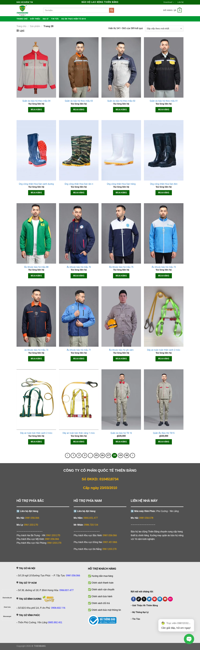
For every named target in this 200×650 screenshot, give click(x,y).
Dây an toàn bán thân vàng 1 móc (79, 433)
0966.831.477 (90, 518)
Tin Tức (136, 619)
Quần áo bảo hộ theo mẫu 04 (36, 101)
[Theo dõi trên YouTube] (165, 599)
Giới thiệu (35, 19)
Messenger (7, 616)
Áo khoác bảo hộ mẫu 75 (121, 267)
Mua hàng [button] (36, 109)
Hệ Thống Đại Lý (140, 612)
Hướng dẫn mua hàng (102, 576)
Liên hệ (180, 2)
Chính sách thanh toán (102, 582)
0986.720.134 (91, 524)
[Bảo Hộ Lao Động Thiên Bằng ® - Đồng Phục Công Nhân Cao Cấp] (28, 10)
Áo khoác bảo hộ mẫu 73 (164, 267)
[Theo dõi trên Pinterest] (154, 599)
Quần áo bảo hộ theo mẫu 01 (164, 101)
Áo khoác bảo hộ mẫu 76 (79, 267)
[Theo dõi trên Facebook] (133, 599)
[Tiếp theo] (132, 455)
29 (120, 455)
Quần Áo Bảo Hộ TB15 (164, 433)
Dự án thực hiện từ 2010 (73, 19)
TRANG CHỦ (22, 19)
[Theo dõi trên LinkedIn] (159, 599)
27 (108, 455)
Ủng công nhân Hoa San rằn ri (79, 184)
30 (126, 455)
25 (96, 455)
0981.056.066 (32, 518)
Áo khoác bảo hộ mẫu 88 (36, 267)
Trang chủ (21, 26)
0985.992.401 (55, 622)
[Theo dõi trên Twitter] (149, 599)
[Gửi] (111, 10)
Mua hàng (36, 275)
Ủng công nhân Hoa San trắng (121, 184)
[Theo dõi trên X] (144, 599)
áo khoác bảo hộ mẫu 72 (36, 350)
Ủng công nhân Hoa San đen (163, 184)
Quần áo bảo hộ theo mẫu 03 (79, 101)
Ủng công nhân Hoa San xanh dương (36, 184)
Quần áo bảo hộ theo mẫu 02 (121, 101)
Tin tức (55, 19)
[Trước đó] (67, 455)
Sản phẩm (35, 26)
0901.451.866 (110, 542)
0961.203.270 (53, 535)
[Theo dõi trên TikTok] (138, 599)
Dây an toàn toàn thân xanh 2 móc (163, 350)
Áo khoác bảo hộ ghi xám (121, 350)
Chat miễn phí (7, 598)
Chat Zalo (7, 607)
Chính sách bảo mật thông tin (106, 610)
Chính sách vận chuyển (103, 589)
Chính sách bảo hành (102, 596)
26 (102, 455)
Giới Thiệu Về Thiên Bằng (145, 605)
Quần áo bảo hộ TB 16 (121, 433)
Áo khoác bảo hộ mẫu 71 (79, 350)
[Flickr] (170, 599)
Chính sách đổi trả (101, 603)
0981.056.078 (146, 518)
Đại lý (46, 19)
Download (168, 2)
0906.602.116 (58, 607)
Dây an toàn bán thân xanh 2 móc (36, 433)
